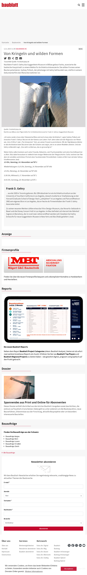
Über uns (5, 545)
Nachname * (8, 510)
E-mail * (7, 482)
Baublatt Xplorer (60, 558)
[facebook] (72, 545)
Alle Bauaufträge (9, 453)
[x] (69, 545)
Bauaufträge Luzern (13, 441)
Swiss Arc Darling (43, 558)
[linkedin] (80, 545)
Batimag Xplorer (59, 561)
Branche (7, 519)
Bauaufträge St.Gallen (13, 444)
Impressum (6, 552)
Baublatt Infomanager (62, 552)
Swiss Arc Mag (42, 549)
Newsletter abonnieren (27, 549)
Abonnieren (43, 528)
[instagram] (76, 545)
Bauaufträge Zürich (12, 446)
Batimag (57, 549)
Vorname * (8, 501)
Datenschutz (6, 555)
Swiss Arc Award (42, 552)
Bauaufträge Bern (12, 439)
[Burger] (83, 5)
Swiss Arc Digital (42, 545)
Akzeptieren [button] (68, 569)
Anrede (6, 491)
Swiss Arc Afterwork (44, 555)
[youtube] (83, 545)
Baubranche (16, 42)
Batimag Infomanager (61, 555)
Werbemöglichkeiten (26, 545)
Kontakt (4, 549)
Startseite (5, 42)
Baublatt (57, 545)
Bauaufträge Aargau (12, 436)
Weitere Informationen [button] (34, 571)
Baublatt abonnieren (26, 552)
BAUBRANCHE (21, 49)
